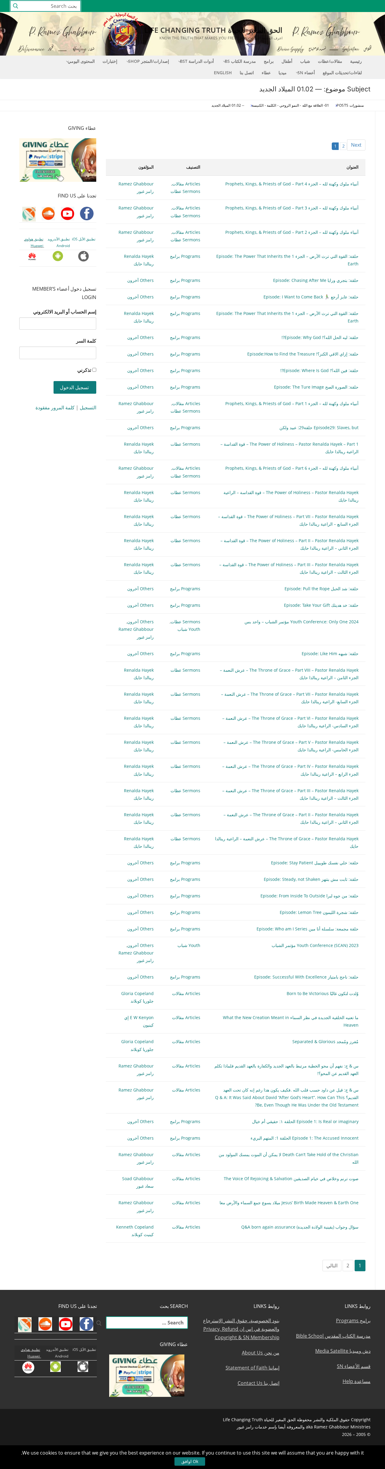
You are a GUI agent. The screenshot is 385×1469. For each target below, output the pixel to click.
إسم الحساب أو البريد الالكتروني (64, 311)
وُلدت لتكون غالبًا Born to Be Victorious (323, 993)
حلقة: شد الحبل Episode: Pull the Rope (322, 588)
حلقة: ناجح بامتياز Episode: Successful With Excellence (306, 977)
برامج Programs (353, 1320)
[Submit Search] (16, 6)
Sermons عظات (185, 191)
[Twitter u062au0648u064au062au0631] (338, 6)
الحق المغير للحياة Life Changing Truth (213, 30)
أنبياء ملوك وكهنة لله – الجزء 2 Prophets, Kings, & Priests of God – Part (292, 232)
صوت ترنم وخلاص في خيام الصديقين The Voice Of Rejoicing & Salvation (291, 1178)
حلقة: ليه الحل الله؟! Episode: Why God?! (320, 337)
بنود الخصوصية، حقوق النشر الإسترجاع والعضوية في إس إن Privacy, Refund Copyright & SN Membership (241, 1329)
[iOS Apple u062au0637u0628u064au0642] (283, 6)
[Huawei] (272, 6)
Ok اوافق (189, 1461)
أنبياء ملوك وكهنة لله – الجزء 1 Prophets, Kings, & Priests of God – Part (292, 403)
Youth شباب (188, 629)
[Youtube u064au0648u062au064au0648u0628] (360, 6)
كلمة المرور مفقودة (55, 407)
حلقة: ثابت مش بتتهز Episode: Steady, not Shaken (311, 879)
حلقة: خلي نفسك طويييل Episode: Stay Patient (315, 863)
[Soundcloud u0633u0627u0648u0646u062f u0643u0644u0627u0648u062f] (348, 6)
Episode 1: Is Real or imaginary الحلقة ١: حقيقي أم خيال (305, 1121)
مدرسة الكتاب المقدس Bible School (333, 1336)
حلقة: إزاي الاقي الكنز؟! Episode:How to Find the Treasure (303, 354)
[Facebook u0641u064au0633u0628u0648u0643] (369, 6)
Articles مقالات (186, 184)
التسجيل (88, 407)
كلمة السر (86, 340)
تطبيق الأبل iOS (83, 239)
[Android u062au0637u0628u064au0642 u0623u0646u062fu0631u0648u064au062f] (293, 6)
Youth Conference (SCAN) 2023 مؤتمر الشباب (315, 945)
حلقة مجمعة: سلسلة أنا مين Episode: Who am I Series (308, 929)
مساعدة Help (357, 1381)
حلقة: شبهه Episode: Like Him (330, 653)
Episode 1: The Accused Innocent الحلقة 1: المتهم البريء (305, 1138)
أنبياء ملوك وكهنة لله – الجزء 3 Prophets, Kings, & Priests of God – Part (292, 208)
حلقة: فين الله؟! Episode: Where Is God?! (319, 370)
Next (356, 145)
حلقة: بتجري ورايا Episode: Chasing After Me (316, 280)
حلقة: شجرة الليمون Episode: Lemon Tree (319, 912)
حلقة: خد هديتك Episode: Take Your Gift (321, 605)
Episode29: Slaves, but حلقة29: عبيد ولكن (319, 427)
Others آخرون (140, 280)
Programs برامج (185, 256)
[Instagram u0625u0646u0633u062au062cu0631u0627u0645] (326, 6)
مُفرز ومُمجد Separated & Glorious (325, 1041)
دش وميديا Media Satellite (343, 1351)
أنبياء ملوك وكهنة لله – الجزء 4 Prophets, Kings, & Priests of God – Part (292, 184)
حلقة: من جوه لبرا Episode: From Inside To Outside (309, 896)
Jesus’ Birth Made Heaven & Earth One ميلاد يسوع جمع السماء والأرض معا (289, 1202)
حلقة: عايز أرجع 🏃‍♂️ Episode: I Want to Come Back (311, 297)
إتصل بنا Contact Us (258, 1383)
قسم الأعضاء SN (354, 1366)
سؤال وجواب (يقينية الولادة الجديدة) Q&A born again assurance (300, 1227)
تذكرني (84, 370)
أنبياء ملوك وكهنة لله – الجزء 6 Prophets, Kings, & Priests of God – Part (292, 468)
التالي (331, 1265)
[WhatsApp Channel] (315, 6)
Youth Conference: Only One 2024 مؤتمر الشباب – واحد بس (302, 622)
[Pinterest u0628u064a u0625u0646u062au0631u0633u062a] (305, 6)
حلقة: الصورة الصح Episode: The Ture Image (316, 387)
